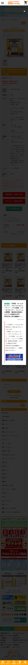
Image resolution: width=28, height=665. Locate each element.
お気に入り (8, 663)
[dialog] (14, 332)
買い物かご (19, 663)
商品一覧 (3, 663)
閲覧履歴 (14, 663)
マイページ (25, 663)
